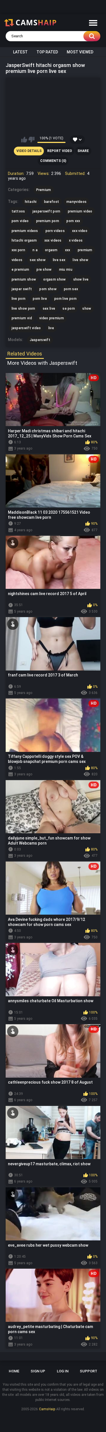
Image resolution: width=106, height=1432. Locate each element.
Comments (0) (53, 161)
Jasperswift (40, 340)
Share (83, 151)
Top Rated (47, 52)
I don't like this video (31, 139)
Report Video (59, 151)
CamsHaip (47, 1409)
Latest (20, 52)
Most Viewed (80, 52)
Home (14, 1371)
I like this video (24, 139)
